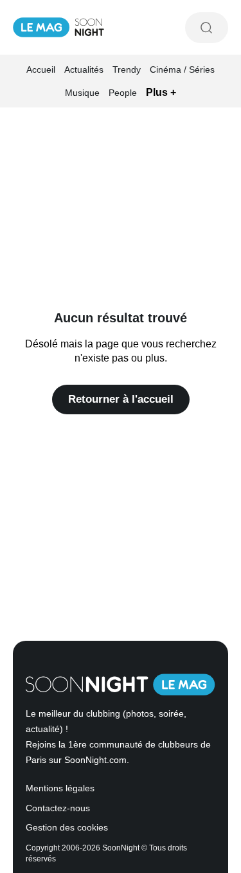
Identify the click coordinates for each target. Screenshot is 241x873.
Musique (82, 92)
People (123, 92)
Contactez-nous (58, 808)
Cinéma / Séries (182, 69)
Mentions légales (60, 788)
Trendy (126, 69)
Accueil (40, 69)
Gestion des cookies (67, 827)
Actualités (83, 69)
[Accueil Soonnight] (58, 27)
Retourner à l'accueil (121, 399)
